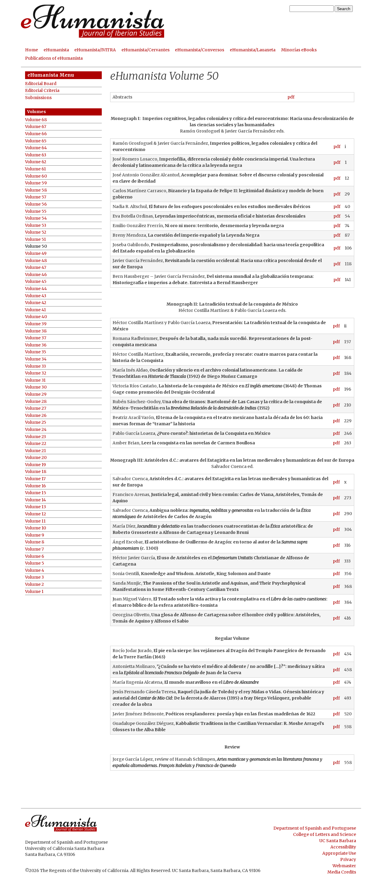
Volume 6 (34, 556)
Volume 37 (35, 338)
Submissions (38, 97)
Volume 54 (36, 218)
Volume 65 (36, 141)
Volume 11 (35, 521)
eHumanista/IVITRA (95, 50)
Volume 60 (36, 176)
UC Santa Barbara (337, 840)
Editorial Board (40, 83)
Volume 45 (36, 281)
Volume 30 (36, 387)
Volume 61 (35, 169)
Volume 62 (35, 161)
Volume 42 (35, 302)
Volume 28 (36, 401)
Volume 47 (35, 267)
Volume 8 (34, 542)
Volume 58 (36, 190)
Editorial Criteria (42, 90)
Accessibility (343, 847)
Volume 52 (35, 232)
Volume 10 (35, 528)
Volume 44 (36, 288)
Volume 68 (36, 119)
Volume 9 (34, 535)
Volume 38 (36, 331)
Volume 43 (35, 295)
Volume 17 (35, 478)
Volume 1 (34, 591)
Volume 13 (35, 506)
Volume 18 (35, 471)
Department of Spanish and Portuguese (314, 828)
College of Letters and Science (324, 834)
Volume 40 (36, 316)
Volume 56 (36, 204)
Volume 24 (36, 429)
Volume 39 (36, 323)
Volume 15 (35, 492)
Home (31, 50)
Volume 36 (36, 345)
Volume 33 (35, 366)
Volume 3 (34, 577)
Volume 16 (35, 486)
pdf (291, 97)
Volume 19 (35, 464)
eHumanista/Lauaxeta (252, 50)
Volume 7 (34, 549)
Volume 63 (35, 155)
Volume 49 (36, 253)
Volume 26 (36, 415)
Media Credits (341, 872)
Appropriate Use (339, 853)
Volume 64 (36, 147)
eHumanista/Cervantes (145, 50)
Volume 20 (36, 457)
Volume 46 (36, 274)
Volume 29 (36, 394)
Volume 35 (35, 352)
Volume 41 (35, 309)
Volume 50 (36, 246)
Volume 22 (35, 443)
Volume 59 (36, 183)
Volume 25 (35, 422)
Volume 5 (34, 563)
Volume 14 (35, 500)
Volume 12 (35, 514)
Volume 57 (35, 197)
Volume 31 (35, 380)
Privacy (348, 859)
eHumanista (56, 50)
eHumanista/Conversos (199, 50)
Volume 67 (35, 126)
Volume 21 (35, 450)
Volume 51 (35, 239)
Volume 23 (35, 436)
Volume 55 (36, 211)
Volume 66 (36, 133)
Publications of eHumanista (54, 58)
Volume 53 (35, 225)
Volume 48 (36, 260)
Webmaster (344, 865)
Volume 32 (35, 373)
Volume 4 (34, 570)
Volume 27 (35, 408)
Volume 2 (34, 584)
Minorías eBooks (299, 50)
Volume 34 (36, 359)
